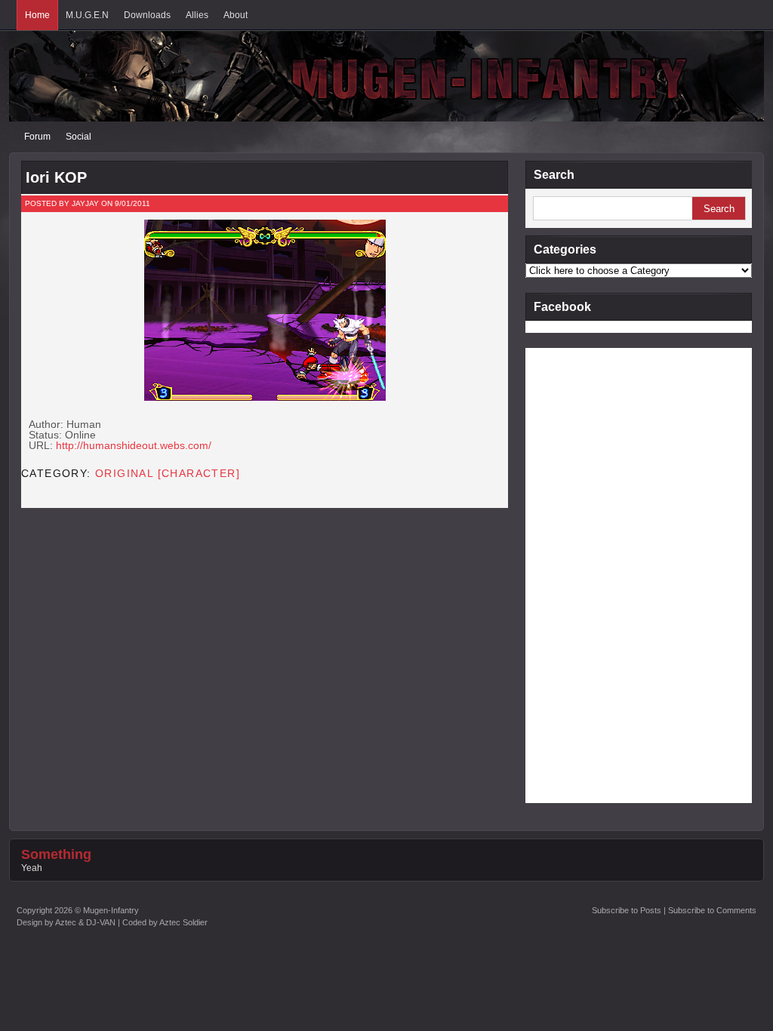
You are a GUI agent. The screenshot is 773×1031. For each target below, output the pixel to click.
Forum (37, 136)
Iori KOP (56, 177)
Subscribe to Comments (712, 910)
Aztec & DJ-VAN (85, 922)
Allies (197, 15)
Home (37, 15)
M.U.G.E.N (87, 15)
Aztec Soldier (183, 922)
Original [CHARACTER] (167, 473)
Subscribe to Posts (626, 910)
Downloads (147, 15)
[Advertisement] (585, 574)
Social (78, 136)
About (235, 15)
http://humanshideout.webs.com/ (133, 445)
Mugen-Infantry (111, 910)
